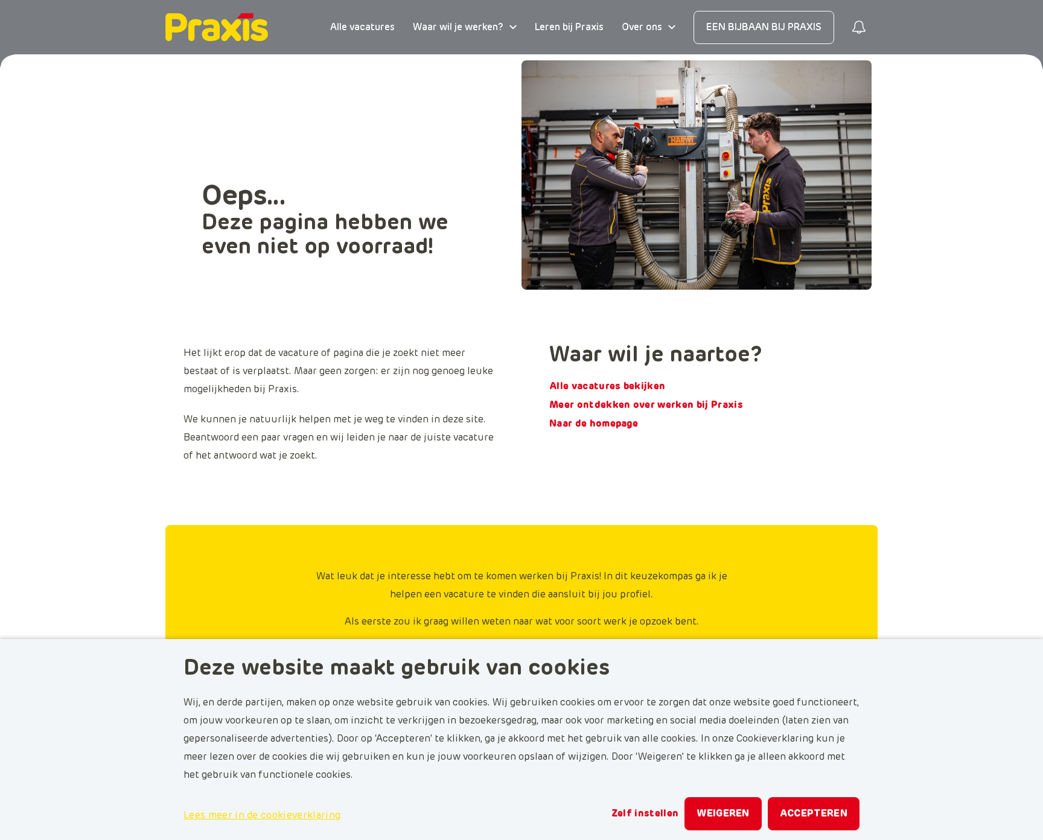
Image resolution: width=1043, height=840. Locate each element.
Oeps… (243, 197)
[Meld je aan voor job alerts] (859, 27)
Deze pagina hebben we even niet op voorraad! (325, 235)
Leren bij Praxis (569, 27)
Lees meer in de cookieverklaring (261, 815)
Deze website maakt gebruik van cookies (396, 668)
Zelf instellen (644, 813)
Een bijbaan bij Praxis (763, 27)
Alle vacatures (362, 27)
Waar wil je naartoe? (655, 355)
